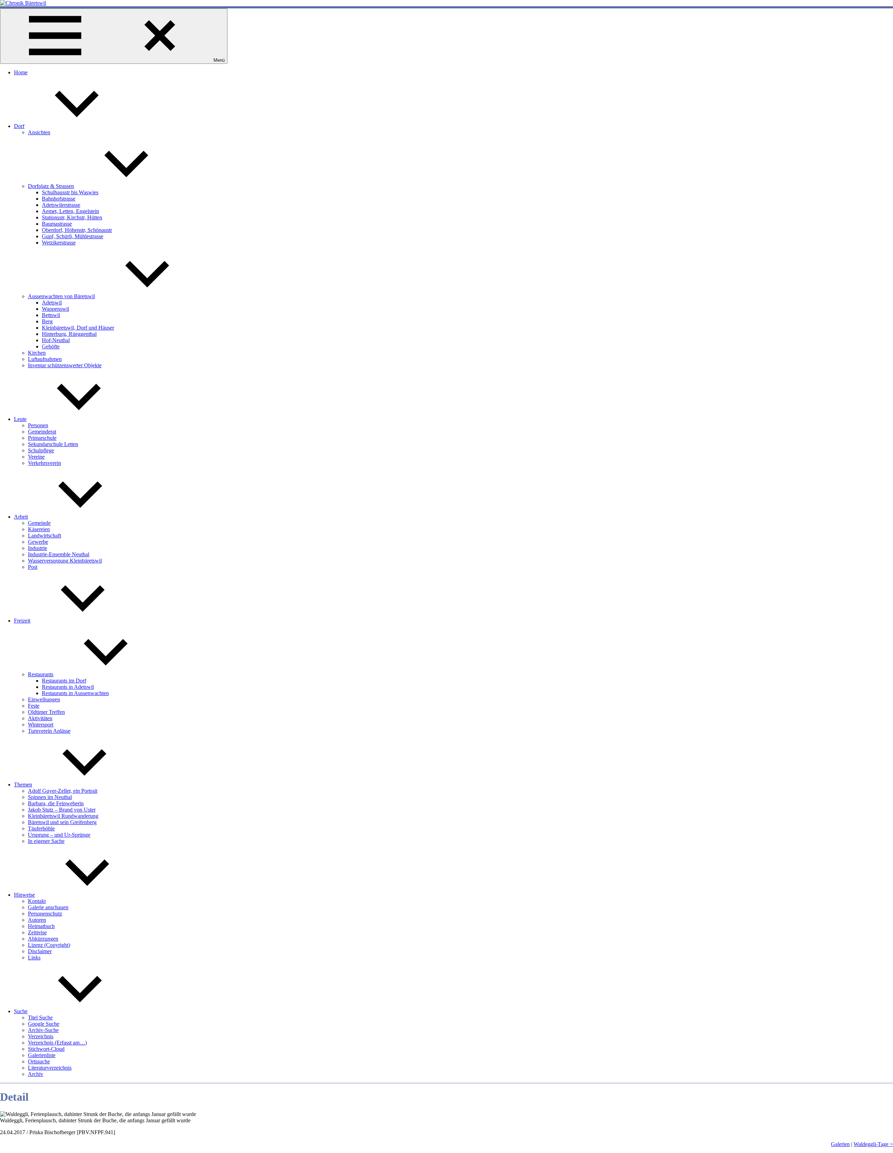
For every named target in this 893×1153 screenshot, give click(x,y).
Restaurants (40, 674)
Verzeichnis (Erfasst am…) (57, 1043)
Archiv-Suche (43, 1030)
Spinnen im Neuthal (50, 797)
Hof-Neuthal (56, 340)
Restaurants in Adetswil (68, 687)
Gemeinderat (42, 432)
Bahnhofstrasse (58, 199)
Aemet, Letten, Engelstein (70, 211)
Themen (23, 784)
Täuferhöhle (41, 828)
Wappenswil (55, 309)
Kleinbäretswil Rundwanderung (63, 816)
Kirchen (37, 353)
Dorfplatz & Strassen (51, 186)
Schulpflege (41, 450)
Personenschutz (45, 914)
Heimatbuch (41, 926)
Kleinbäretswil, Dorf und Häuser (78, 328)
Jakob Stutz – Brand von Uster (62, 810)
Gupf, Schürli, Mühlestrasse (72, 236)
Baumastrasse (57, 224)
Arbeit (21, 517)
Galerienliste (41, 1055)
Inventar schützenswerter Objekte (65, 365)
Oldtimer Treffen (46, 712)
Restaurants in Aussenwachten (75, 693)
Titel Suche (40, 1017)
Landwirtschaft (44, 535)
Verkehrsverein (44, 463)
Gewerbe (38, 542)
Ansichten (39, 132)
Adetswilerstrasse (61, 205)
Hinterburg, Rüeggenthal (69, 334)
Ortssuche (39, 1061)
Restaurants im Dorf (64, 681)
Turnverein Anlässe (49, 731)
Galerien (840, 1144)
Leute (20, 419)
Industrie (37, 548)
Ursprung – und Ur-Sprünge (59, 835)
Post (32, 567)
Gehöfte (51, 346)
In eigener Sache (46, 841)
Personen (38, 425)
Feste (33, 706)
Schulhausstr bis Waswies (70, 192)
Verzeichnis (40, 1036)
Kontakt (37, 901)
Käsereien (39, 529)
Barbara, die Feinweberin (56, 803)
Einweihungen (44, 699)
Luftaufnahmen (45, 359)
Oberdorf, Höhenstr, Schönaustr (77, 230)
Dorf (19, 126)
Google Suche (43, 1024)
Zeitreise (37, 932)
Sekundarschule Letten (53, 444)
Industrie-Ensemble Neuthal (58, 554)
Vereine (36, 457)
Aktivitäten (40, 718)
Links (34, 957)
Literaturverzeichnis (50, 1068)
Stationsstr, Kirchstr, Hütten (72, 217)
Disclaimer (40, 951)
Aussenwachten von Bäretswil (61, 296)
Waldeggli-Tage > (873, 1144)
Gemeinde (39, 523)
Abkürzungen (43, 939)
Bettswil (51, 315)
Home (21, 72)
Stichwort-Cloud (46, 1049)
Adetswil (52, 303)
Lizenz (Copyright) (49, 945)
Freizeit (22, 621)
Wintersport (40, 725)
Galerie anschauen (48, 907)
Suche (21, 1011)
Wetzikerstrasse (59, 243)
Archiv (35, 1074)
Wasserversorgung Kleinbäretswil (65, 561)
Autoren (37, 920)
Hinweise (24, 895)
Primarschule (42, 438)
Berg (47, 321)
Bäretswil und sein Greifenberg (62, 822)
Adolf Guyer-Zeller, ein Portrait (62, 791)
